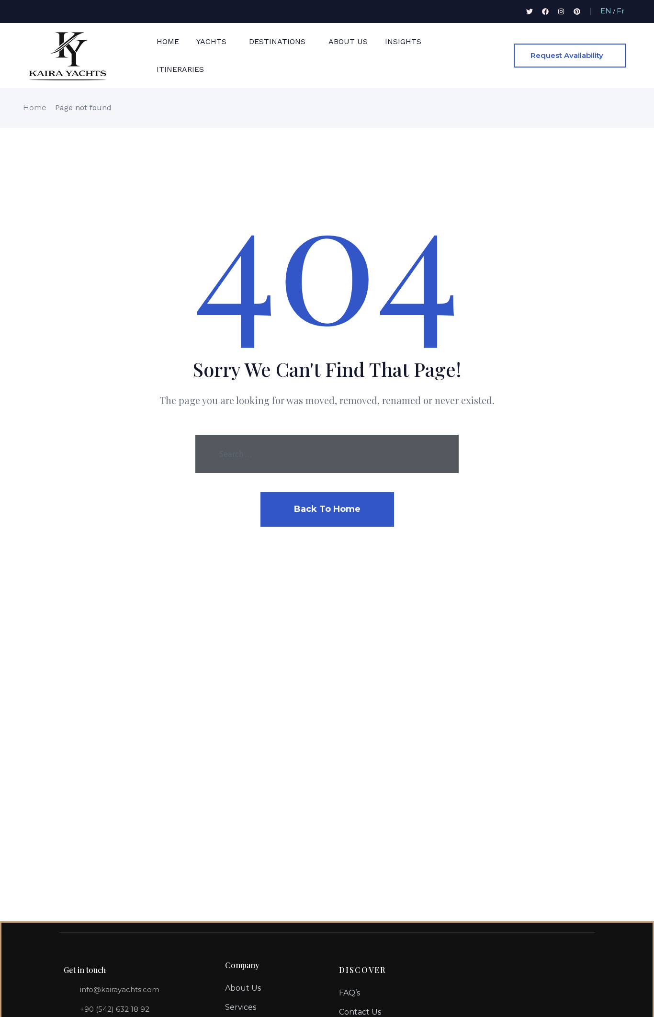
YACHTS (211, 41)
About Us (243, 988)
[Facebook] (545, 11)
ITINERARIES (180, 69)
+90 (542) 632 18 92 (114, 1009)
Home (34, 107)
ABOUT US (348, 41)
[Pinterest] (577, 11)
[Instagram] (561, 11)
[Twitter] (529, 11)
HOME (168, 41)
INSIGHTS (403, 41)
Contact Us (360, 1012)
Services (240, 1007)
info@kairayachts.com (119, 989)
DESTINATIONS (277, 41)
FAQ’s (349, 992)
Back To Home (327, 509)
